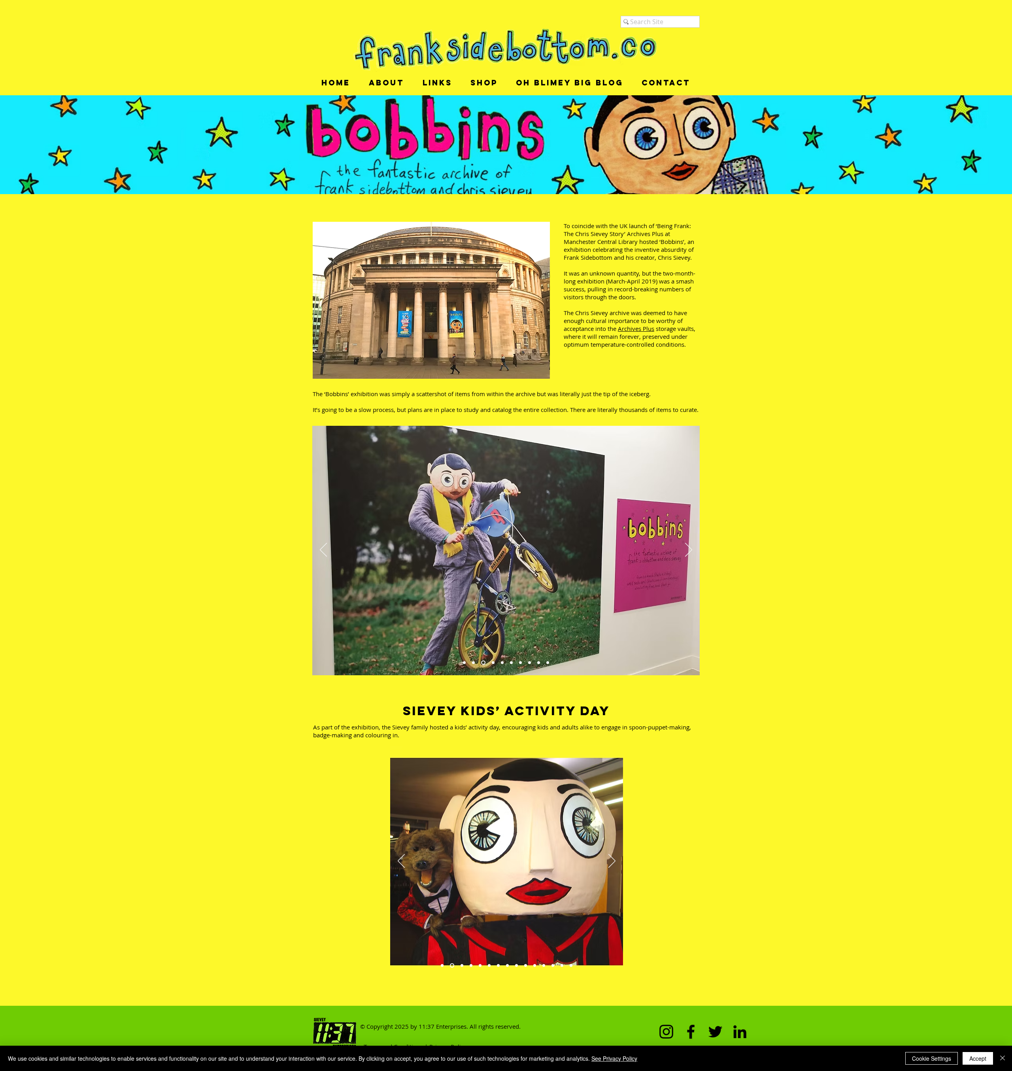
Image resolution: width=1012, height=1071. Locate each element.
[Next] (688, 550)
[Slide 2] (473, 662)
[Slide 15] (571, 965)
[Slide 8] (547, 662)
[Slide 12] (543, 965)
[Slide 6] (529, 662)
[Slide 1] (464, 662)
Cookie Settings (931, 1058)
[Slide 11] (534, 965)
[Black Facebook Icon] (691, 1031)
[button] (386, 82)
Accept (977, 1058)
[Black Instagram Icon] (666, 1031)
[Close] (1002, 1058)
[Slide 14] (562, 965)
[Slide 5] (511, 662)
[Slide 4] (502, 662)
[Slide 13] (552, 965)
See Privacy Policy (614, 1058)
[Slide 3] (482, 662)
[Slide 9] (520, 662)
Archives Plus (636, 328)
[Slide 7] (538, 662)
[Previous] (323, 550)
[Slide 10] (492, 663)
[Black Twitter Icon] (715, 1031)
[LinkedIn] (740, 1031)
